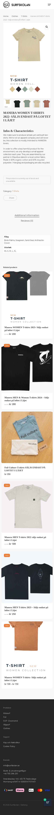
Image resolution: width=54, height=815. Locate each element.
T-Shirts (24, 16)
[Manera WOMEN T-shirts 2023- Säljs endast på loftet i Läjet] (27, 297)
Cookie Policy (9, 746)
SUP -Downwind (10, 721)
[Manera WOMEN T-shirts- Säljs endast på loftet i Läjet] (27, 647)
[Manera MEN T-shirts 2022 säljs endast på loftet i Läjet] (27, 507)
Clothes (15, 16)
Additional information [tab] (27, 215)
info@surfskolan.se (11, 765)
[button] (49, 4)
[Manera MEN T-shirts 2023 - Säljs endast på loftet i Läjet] (27, 577)
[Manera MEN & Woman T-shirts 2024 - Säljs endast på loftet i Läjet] (27, 367)
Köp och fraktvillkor (11, 742)
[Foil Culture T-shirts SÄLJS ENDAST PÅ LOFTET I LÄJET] (27, 437)
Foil (4, 717)
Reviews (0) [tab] (27, 220)
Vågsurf (6, 725)
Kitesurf (6, 713)
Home (5, 16)
